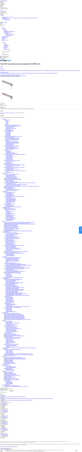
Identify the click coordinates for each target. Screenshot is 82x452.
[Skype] (8, 60)
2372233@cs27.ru (5, 411)
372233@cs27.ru (4, 404)
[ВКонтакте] (1, 60)
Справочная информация (10, 34)
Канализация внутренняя (4, 73)
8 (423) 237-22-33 (4, 410)
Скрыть (76, 450)
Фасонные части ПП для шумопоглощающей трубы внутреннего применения (13, 75)
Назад (5, 29)
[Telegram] (10, 60)
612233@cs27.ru (4, 417)
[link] (3, 13)
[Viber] (6, 60)
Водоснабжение (10, 70)
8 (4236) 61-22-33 (4, 416)
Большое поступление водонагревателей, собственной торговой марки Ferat (12, 396)
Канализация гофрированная (28, 73)
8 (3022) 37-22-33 (4, 434)
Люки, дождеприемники (45, 73)
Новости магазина (4, 389)
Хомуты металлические (61, 70)
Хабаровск (6, 47)
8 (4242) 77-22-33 (4, 422)
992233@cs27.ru (4, 429)
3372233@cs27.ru (5, 435)
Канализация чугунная (37, 73)
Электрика (2, 70)
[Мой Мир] (3, 60)
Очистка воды (67, 70)
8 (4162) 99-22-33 (4, 428)
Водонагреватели (43, 70)
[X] (5, 60)
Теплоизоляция (51, 70)
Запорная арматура (37, 70)
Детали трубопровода (26, 70)
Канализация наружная (20, 73)
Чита (5, 48)
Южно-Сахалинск (7, 49)
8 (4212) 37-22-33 (4, 403)
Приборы (55, 70)
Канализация (32, 70)
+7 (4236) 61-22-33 (3, 11)
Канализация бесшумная (13, 73)
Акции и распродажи (76, 70)
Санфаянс (47, 70)
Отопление (5, 70)
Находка (5, 46)
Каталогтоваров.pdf (81, 230)
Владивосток (6, 45)
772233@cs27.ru (4, 423)
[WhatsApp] (7, 60)
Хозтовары (71, 70)
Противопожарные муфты (53, 73)
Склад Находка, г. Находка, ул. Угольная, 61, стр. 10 (8, 112)
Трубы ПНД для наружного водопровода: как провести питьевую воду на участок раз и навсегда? (16, 400)
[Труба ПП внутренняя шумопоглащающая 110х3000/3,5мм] (8, 101)
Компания (5, 30)
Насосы (21, 70)
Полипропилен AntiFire (16, 70)
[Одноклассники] (2, 60)
